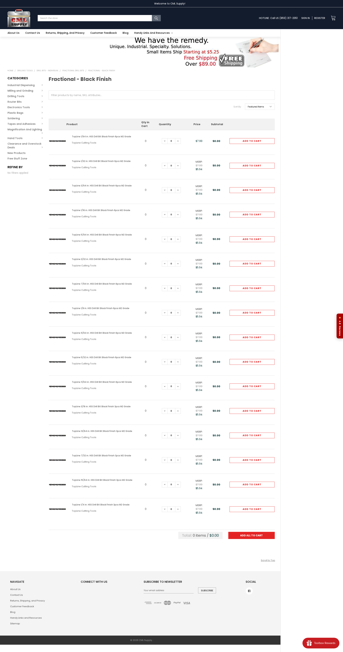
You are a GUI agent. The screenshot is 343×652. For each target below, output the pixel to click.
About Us (13, 33)
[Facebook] (249, 591)
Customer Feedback (103, 33)
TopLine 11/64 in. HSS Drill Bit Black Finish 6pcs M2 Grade (102, 381)
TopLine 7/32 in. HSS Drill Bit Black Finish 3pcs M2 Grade (101, 455)
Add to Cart (252, 141)
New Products (17, 153)
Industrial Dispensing (21, 85)
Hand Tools (15, 138)
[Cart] (332, 18)
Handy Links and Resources (152, 33)
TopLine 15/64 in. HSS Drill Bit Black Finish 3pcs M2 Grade (102, 480)
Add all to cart (251, 535)
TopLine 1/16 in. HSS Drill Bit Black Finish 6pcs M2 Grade (101, 210)
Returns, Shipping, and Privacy (65, 33)
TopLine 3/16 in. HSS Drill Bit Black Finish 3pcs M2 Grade (101, 406)
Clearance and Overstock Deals (24, 145)
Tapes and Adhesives (22, 124)
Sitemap (15, 623)
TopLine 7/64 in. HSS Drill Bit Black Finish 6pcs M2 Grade (102, 283)
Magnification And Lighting (25, 129)
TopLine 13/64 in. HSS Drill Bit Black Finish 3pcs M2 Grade (102, 431)
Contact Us (32, 33)
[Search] (156, 18)
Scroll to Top (268, 560)
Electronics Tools (19, 107)
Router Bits (15, 102)
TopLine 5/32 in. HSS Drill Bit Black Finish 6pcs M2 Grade (101, 357)
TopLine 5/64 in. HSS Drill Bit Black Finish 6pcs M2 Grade (102, 234)
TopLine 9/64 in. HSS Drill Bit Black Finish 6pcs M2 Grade (102, 332)
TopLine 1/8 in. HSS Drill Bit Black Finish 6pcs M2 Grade (100, 308)
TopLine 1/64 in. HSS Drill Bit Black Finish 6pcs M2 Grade (101, 136)
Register (319, 18)
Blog (125, 33)
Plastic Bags (15, 113)
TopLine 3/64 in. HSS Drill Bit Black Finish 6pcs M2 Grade (102, 185)
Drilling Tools (16, 96)
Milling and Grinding (20, 90)
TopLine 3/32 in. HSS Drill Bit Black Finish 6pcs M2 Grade (101, 259)
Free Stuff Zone (17, 158)
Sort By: (237, 106)
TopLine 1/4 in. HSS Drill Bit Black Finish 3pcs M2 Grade (101, 504)
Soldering (14, 118)
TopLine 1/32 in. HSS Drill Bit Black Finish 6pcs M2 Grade (101, 161)
